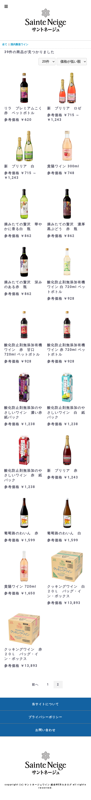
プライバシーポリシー (45, 717)
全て (4, 44)
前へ (35, 684)
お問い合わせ (45, 730)
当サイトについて (45, 704)
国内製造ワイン (19, 44)
